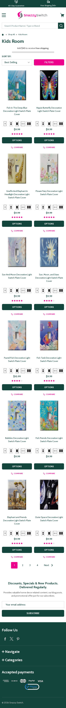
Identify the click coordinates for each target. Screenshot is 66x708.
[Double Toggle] (23, 124)
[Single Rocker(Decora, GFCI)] (17, 124)
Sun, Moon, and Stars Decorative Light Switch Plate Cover (49, 277)
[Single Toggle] (5, 124)
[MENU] (4, 15)
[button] (16, 3)
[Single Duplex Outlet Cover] (11, 124)
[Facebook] (5, 639)
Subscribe (33, 613)
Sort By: (6, 56)
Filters (49, 62)
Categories (13, 660)
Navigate (12, 651)
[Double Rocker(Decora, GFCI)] (29, 124)
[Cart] (62, 15)
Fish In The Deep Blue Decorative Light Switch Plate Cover (17, 111)
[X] (11, 639)
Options (17, 140)
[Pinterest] (18, 639)
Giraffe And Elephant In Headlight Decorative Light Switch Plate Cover (17, 194)
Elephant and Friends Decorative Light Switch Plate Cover (17, 520)
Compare (18, 147)
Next (47, 565)
